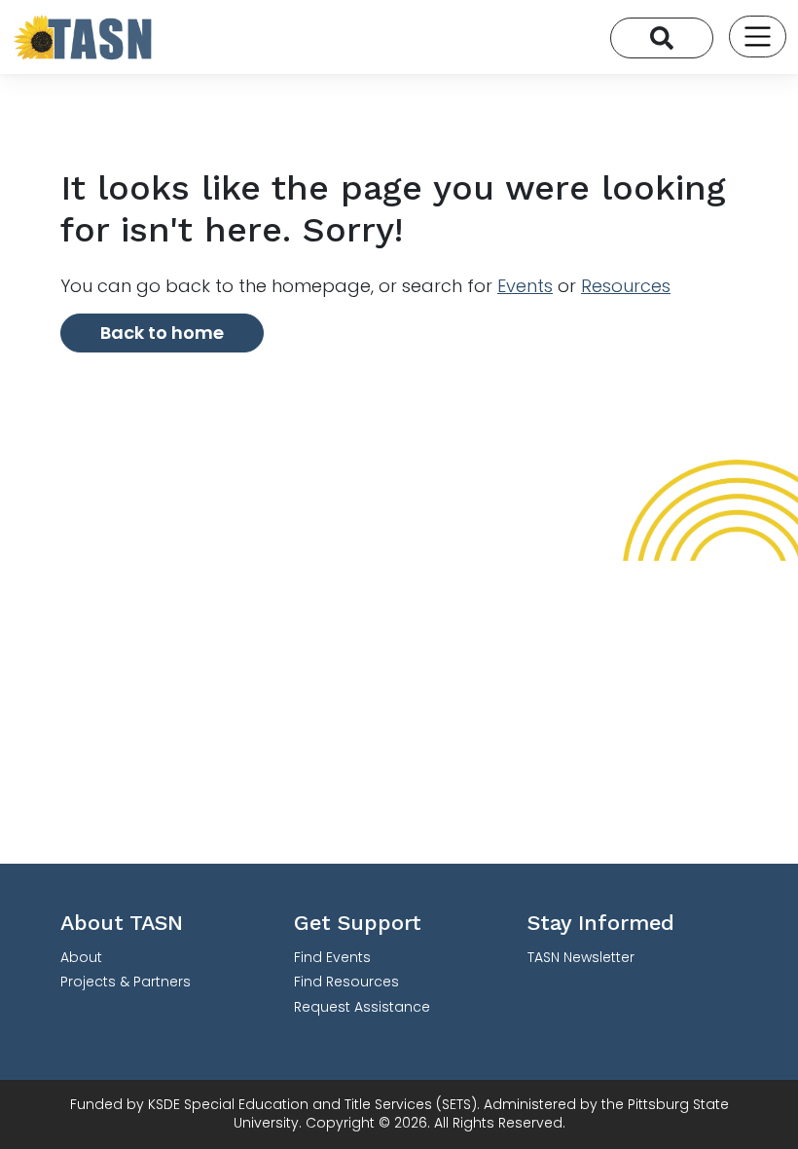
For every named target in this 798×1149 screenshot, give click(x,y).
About (81, 957)
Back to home (162, 332)
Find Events (332, 957)
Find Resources (346, 981)
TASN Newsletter (581, 957)
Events (525, 286)
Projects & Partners (125, 981)
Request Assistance (362, 1007)
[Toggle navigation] (757, 36)
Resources (626, 286)
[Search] (661, 38)
